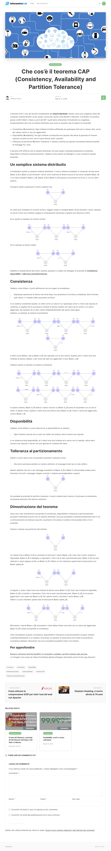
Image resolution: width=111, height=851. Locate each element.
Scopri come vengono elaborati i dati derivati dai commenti (69, 830)
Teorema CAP (40, 671)
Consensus (10, 667)
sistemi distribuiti (27, 671)
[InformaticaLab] (16, 3)
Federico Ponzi (16, 98)
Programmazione (15, 733)
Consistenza (21, 667)
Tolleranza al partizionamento (16, 676)
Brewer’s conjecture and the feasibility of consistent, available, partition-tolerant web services (48, 654)
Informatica (48, 733)
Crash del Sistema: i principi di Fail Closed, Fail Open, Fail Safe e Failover (20, 739)
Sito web (76, 799)
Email (43, 799)
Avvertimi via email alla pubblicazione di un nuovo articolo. (35, 815)
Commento (14, 773)
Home (32, 3)
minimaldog (8, 846)
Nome (12, 799)
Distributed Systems (13, 671)
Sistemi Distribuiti (55, 64)
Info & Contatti (42, 3)
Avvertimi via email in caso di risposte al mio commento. (34, 809)
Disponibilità (32, 667)
